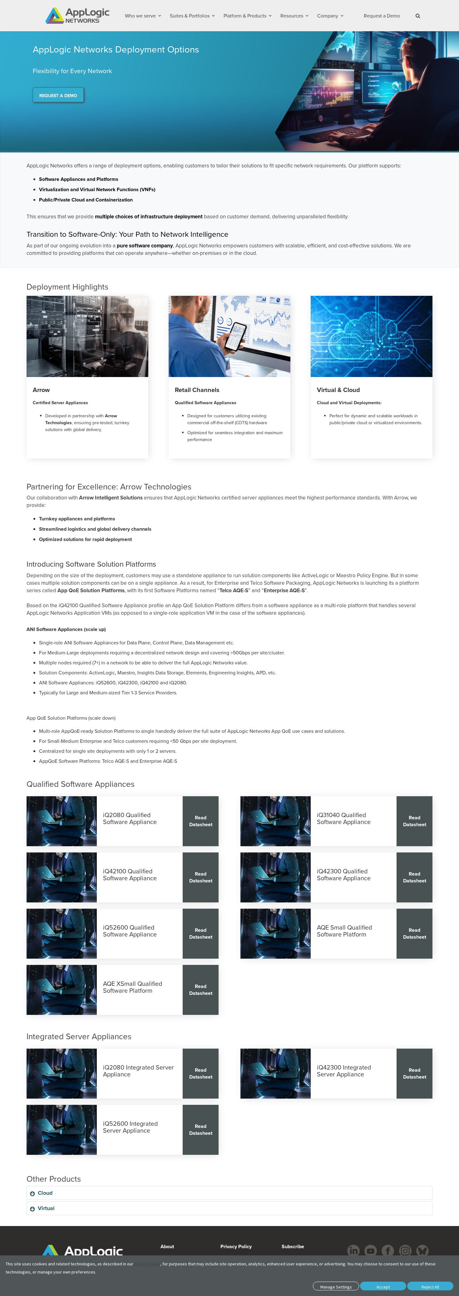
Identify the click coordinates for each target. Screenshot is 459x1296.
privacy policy (147, 1264)
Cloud (45, 1193)
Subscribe (292, 1246)
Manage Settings (336, 1287)
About (167, 1246)
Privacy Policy (236, 1246)
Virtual (46, 1208)
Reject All (430, 1287)
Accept (383, 1287)
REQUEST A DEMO (58, 95)
